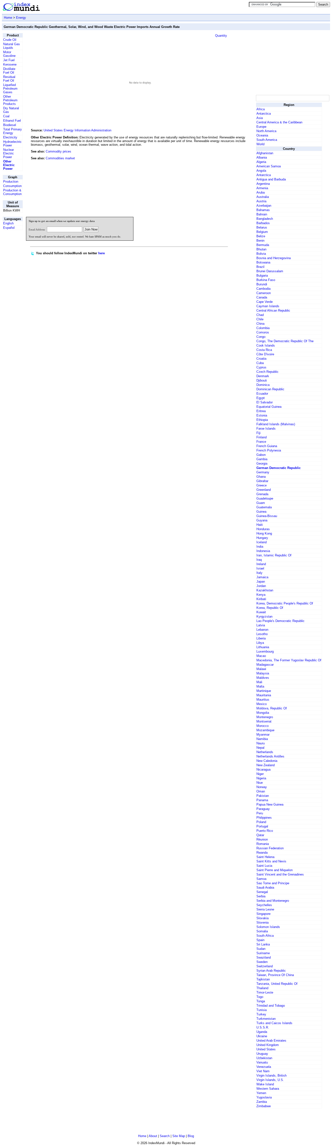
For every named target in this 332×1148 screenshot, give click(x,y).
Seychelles (264, 905)
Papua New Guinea (269, 804)
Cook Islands (265, 345)
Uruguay (262, 1053)
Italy (259, 573)
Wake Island (265, 1084)
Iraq (259, 559)
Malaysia (262, 673)
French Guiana (266, 446)
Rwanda (262, 852)
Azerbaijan (263, 205)
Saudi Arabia (265, 887)
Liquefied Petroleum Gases (10, 88)
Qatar (260, 835)
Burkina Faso (265, 280)
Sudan (260, 949)
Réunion (262, 839)
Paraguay (263, 809)
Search (165, 1136)
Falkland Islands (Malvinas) (275, 424)
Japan (260, 581)
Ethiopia (262, 420)
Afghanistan (264, 153)
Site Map (178, 1136)
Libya (260, 643)
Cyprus (261, 367)
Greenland (263, 490)
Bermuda (262, 245)
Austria (261, 201)
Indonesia (263, 551)
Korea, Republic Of (269, 608)
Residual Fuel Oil (9, 78)
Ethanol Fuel (12, 120)
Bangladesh (264, 219)
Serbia (260, 896)
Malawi (261, 669)
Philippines (264, 817)
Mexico (261, 704)
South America (266, 140)
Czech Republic (267, 372)
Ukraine (261, 1036)
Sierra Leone (265, 909)
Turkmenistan (266, 1018)
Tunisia (261, 1010)
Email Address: (37, 229)
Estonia (261, 415)
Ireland (261, 564)
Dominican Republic (270, 389)
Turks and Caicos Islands (274, 1023)
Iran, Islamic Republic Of (273, 555)
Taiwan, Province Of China (275, 975)
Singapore (263, 914)
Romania (262, 844)
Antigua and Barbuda (271, 179)
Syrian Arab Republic (271, 970)
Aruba (260, 192)
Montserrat (263, 721)
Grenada (262, 494)
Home (8, 17)
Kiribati (261, 599)
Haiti (259, 525)
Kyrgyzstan (264, 616)
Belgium (262, 232)
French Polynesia (268, 450)
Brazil (260, 267)
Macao (261, 656)
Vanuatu (262, 1062)
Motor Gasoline (9, 54)
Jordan (261, 586)
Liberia (261, 638)
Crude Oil (9, 40)
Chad (260, 315)
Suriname (263, 953)
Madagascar (265, 664)
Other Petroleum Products (10, 100)
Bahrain (261, 214)
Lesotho (262, 634)
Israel (260, 568)
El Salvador (264, 402)
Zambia (261, 1102)
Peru (259, 813)
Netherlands (264, 752)
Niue (259, 782)
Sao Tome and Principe (272, 883)
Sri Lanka (263, 944)
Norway (261, 787)
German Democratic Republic (278, 468)
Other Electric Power (9, 165)
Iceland (261, 542)
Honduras (263, 529)
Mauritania (263, 695)
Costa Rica (264, 350)
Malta (260, 686)
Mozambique (265, 730)
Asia (259, 118)
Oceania (262, 135)
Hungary (262, 538)
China (260, 323)
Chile (259, 319)
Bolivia (261, 253)
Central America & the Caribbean (279, 122)
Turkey (261, 1014)
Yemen (261, 1093)
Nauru (260, 743)
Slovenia (262, 922)
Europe (261, 126)
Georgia (261, 463)
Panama (262, 800)
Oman (260, 791)
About (153, 1136)
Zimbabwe (263, 1106)
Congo (260, 337)
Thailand (262, 988)
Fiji (258, 433)
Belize (260, 236)
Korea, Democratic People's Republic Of (284, 603)
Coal (6, 116)
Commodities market (60, 158)
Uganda (261, 1032)
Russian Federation (270, 848)
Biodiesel (9, 125)
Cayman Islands (267, 306)
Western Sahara (267, 1088)
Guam (260, 503)
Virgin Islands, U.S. (270, 1080)
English (8, 223)
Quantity (221, 35)
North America (266, 131)
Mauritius (262, 699)
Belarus (261, 227)
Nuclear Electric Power (8, 153)
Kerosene (10, 64)
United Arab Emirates (271, 1040)
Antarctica (263, 113)
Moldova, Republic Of (271, 708)
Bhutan (261, 249)
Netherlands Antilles (270, 756)
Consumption (12, 186)
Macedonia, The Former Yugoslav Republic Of (288, 660)
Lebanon (262, 629)
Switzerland (264, 966)
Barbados (263, 223)
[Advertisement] (218, 180)
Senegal (262, 892)
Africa (260, 109)
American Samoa (268, 166)
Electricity (10, 137)
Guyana (261, 520)
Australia (262, 197)
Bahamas (263, 210)
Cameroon (263, 293)
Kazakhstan (264, 590)
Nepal (260, 747)
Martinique (263, 691)
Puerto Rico (264, 831)
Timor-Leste (264, 992)
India (259, 546)
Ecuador (262, 393)
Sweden (262, 962)
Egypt (260, 398)
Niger (260, 774)
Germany (262, 472)
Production (10, 181)
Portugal (262, 826)
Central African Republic (273, 310)
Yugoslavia (264, 1097)
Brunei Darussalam (269, 271)
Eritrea (261, 411)
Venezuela (263, 1067)
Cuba (260, 363)
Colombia (263, 328)
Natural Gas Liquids (11, 46)
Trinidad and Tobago (270, 1005)
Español (9, 228)
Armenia (262, 188)
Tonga (260, 1001)
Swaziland (263, 957)
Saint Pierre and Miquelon (274, 870)
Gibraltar (262, 481)
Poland (261, 822)
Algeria (261, 162)
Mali (259, 682)
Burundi (261, 284)
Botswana (263, 262)
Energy (21, 17)
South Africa (265, 935)
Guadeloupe (264, 498)
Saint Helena (265, 857)
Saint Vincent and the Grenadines (280, 874)
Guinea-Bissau (266, 516)
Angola (261, 170)
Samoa (261, 879)
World (260, 144)
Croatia (261, 358)
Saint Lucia (264, 865)
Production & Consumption (12, 192)
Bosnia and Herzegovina (273, 258)
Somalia (262, 931)
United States (266, 1049)
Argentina (263, 184)
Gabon (261, 455)
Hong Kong (264, 533)
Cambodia (263, 288)
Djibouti (261, 380)
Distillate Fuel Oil (9, 70)
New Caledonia (266, 761)
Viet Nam (263, 1071)
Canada (261, 297)
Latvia (260, 625)
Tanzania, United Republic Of (276, 984)
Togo (259, 997)
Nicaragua (263, 769)
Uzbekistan (264, 1058)
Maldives (262, 678)
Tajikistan (263, 979)
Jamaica (262, 577)
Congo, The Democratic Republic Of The (285, 341)
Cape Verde (264, 302)
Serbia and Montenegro (272, 900)
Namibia (262, 739)
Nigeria (261, 778)
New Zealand (265, 765)
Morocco (262, 726)
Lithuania (262, 647)
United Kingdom (267, 1045)
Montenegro (264, 717)
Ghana (261, 476)
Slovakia (262, 918)
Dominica (263, 385)
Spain (260, 940)
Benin (260, 240)
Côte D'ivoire (265, 354)
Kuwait (261, 612)
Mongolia (262, 712)
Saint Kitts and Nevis (271, 861)
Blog (191, 1136)
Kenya (260, 594)
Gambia (261, 459)
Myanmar (263, 734)
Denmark (262, 376)
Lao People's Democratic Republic (280, 621)
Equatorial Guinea (268, 406)
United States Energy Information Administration (77, 130)
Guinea (261, 511)
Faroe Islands (266, 428)
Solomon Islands (268, 927)
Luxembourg (265, 651)
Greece (261, 485)
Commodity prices (58, 151)
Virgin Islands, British (271, 1075)
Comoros (262, 332)
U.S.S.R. (262, 1027)
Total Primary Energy (12, 131)
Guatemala (264, 507)
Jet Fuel (9, 60)
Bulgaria (262, 275)
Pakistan (262, 796)
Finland (261, 437)
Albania (261, 157)
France (261, 441)
